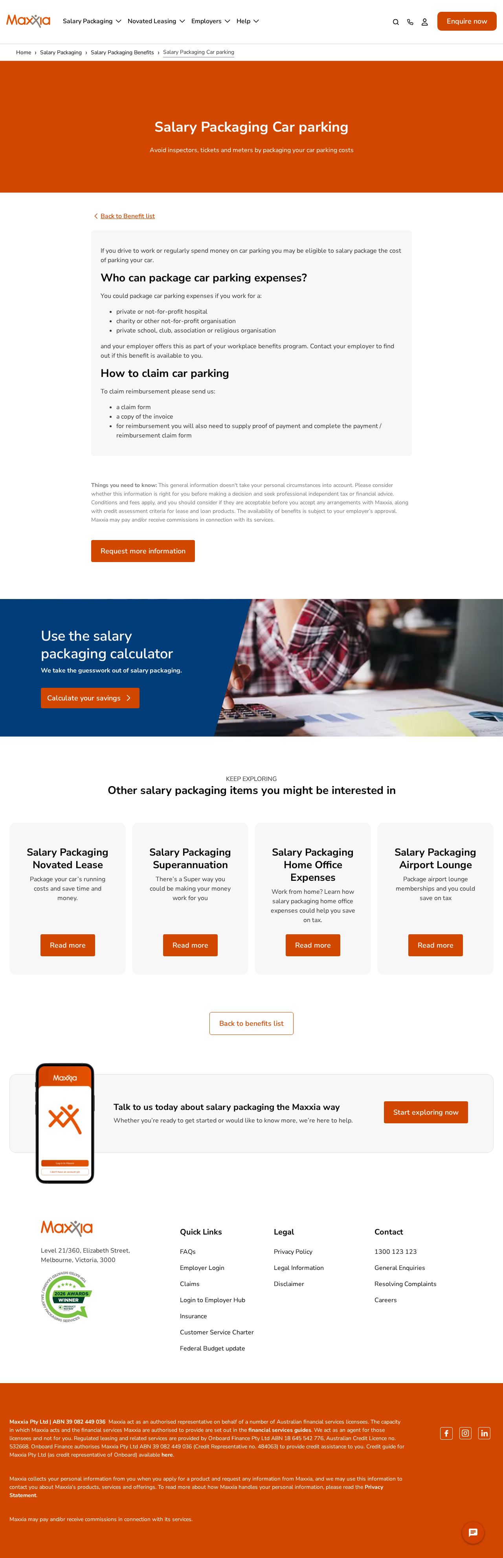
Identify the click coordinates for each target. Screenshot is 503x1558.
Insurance (193, 1316)
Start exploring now (426, 1112)
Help (243, 21)
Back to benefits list (251, 1023)
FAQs (188, 1252)
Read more (68, 945)
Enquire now (467, 21)
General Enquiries (399, 1268)
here (167, 1455)
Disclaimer (289, 1284)
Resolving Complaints (405, 1284)
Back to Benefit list (128, 216)
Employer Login (202, 1268)
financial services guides (279, 1430)
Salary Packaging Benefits (122, 52)
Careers (385, 1300)
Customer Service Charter (217, 1332)
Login (426, 22)
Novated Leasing (152, 21)
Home (23, 52)
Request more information (143, 551)
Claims (190, 1284)
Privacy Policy (293, 1252)
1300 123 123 (412, 22)
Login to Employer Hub (212, 1300)
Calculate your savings (84, 698)
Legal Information (299, 1268)
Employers (206, 21)
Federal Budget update (212, 1348)
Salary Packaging (88, 21)
